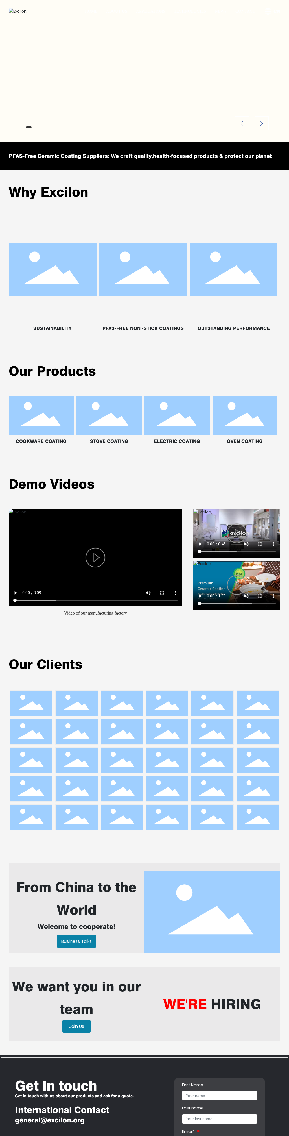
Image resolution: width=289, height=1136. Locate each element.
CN (276, 11)
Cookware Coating (41, 441)
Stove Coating (109, 441)
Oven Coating (245, 441)
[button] (29, 127)
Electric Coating (177, 441)
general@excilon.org (50, 1120)
